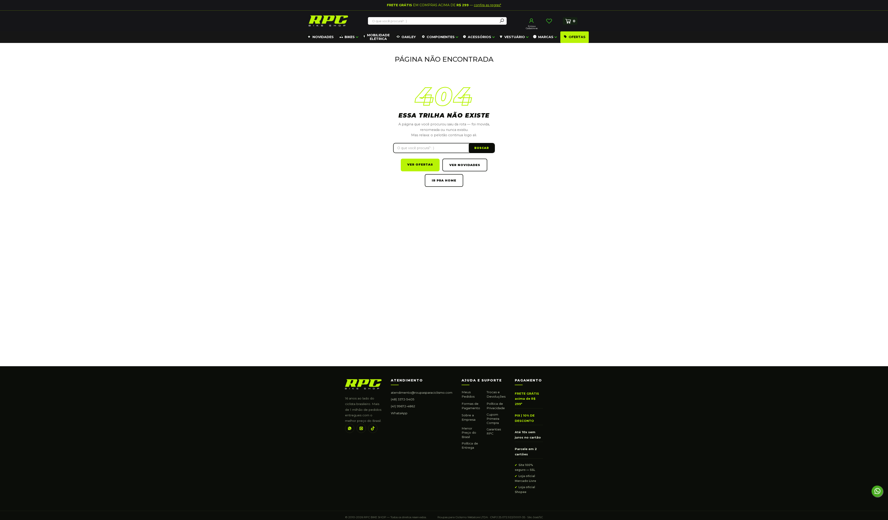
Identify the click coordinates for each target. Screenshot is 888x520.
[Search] (502, 21)
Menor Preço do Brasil (469, 432)
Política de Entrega (470, 445)
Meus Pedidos (468, 394)
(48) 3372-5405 (402, 399)
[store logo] (328, 20)
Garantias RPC (494, 431)
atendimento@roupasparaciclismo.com (421, 392)
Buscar (481, 148)
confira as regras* (487, 5)
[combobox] (433, 21)
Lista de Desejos (549, 21)
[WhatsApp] (349, 428)
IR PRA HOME (444, 180)
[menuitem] (320, 37)
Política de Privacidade (496, 406)
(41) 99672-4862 (403, 406)
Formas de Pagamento (471, 406)
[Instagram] (361, 428)
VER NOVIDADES (464, 165)
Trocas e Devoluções (496, 394)
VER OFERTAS (420, 164)
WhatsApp (399, 413)
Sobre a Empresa (468, 417)
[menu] (447, 37)
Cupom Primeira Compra (493, 419)
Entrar (531, 21)
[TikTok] (372, 428)
